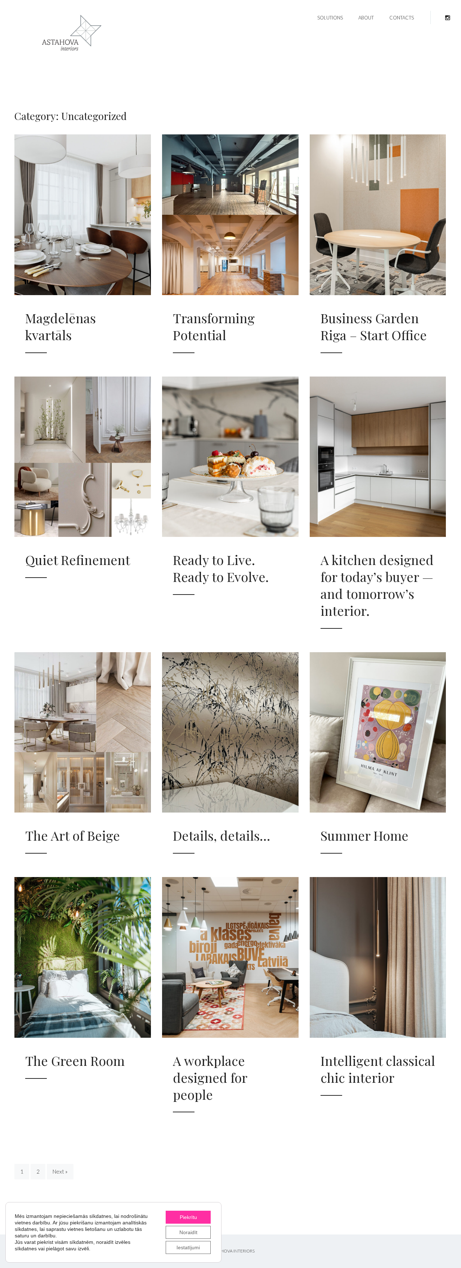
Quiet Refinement (77, 559)
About (366, 18)
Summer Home (364, 835)
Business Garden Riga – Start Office (374, 326)
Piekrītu (188, 1217)
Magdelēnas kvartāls (60, 326)
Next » (60, 1171)
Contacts (401, 18)
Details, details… (221, 835)
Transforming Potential (214, 326)
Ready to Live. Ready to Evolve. (221, 568)
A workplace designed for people (210, 1077)
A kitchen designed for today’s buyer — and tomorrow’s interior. (377, 585)
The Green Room (75, 1060)
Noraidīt (188, 1232)
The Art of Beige (72, 835)
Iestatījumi (188, 1247)
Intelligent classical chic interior (378, 1069)
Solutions (330, 18)
